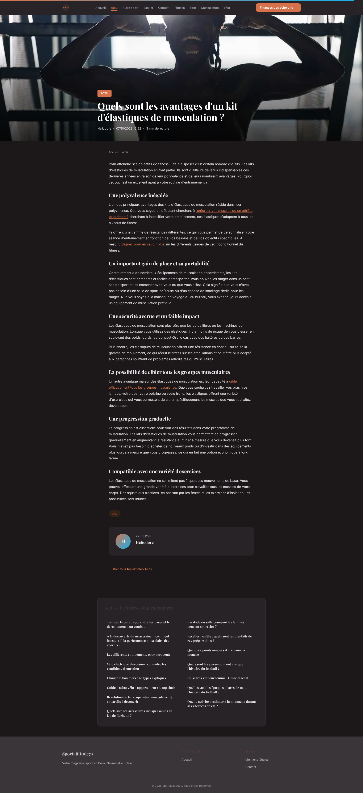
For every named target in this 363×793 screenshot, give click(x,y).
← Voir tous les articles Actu (130, 569)
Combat (164, 7)
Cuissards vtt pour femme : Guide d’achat (217, 678)
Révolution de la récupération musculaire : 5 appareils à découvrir (139, 699)
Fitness (180, 7)
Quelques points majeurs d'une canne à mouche (216, 652)
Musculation (210, 7)
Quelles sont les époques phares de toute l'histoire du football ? (217, 690)
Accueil (100, 7)
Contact (250, 767)
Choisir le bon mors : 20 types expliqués (136, 678)
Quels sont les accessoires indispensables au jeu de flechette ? (139, 713)
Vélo (227, 7)
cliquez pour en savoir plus (142, 244)
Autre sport (130, 7)
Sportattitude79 (77, 753)
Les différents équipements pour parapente (139, 654)
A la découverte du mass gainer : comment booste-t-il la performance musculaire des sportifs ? (138, 640)
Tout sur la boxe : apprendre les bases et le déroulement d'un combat (138, 624)
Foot (193, 7)
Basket (148, 7)
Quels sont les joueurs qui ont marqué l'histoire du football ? (215, 666)
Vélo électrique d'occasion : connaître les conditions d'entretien (136, 666)
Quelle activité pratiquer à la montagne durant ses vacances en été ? (221, 703)
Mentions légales (256, 759)
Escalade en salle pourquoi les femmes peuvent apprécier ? (216, 624)
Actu (114, 7)
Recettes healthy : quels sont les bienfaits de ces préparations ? (219, 638)
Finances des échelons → (278, 7)
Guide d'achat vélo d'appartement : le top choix (141, 688)
